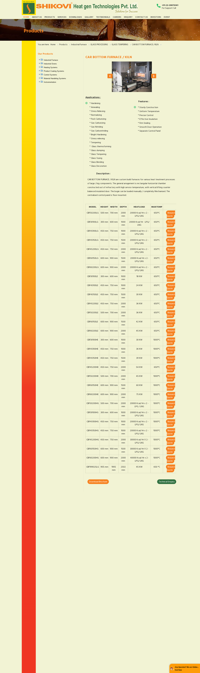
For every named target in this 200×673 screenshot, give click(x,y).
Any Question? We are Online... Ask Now (187, 668)
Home (26, 17)
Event (167, 17)
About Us (37, 17)
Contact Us (141, 17)
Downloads (75, 17)
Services (62, 17)
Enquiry (128, 17)
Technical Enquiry (167, 481)
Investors (155, 17)
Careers (117, 17)
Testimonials (103, 17)
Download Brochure (98, 481)
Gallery (89, 17)
